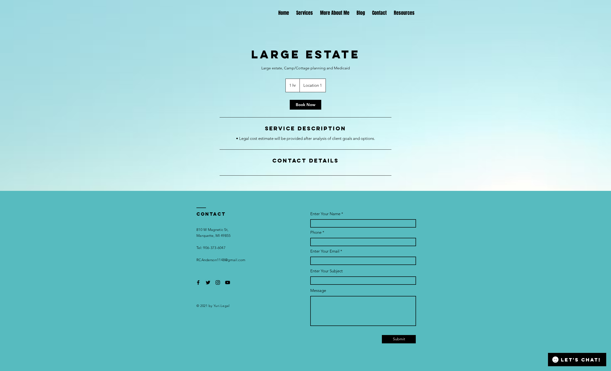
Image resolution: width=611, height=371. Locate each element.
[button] (404, 13)
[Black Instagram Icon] (218, 282)
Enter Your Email (324, 251)
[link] (305, 105)
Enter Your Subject (326, 271)
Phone (315, 232)
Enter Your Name (325, 214)
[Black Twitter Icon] (208, 282)
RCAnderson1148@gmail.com (220, 260)
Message (318, 291)
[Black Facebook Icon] (198, 282)
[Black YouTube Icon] (228, 282)
